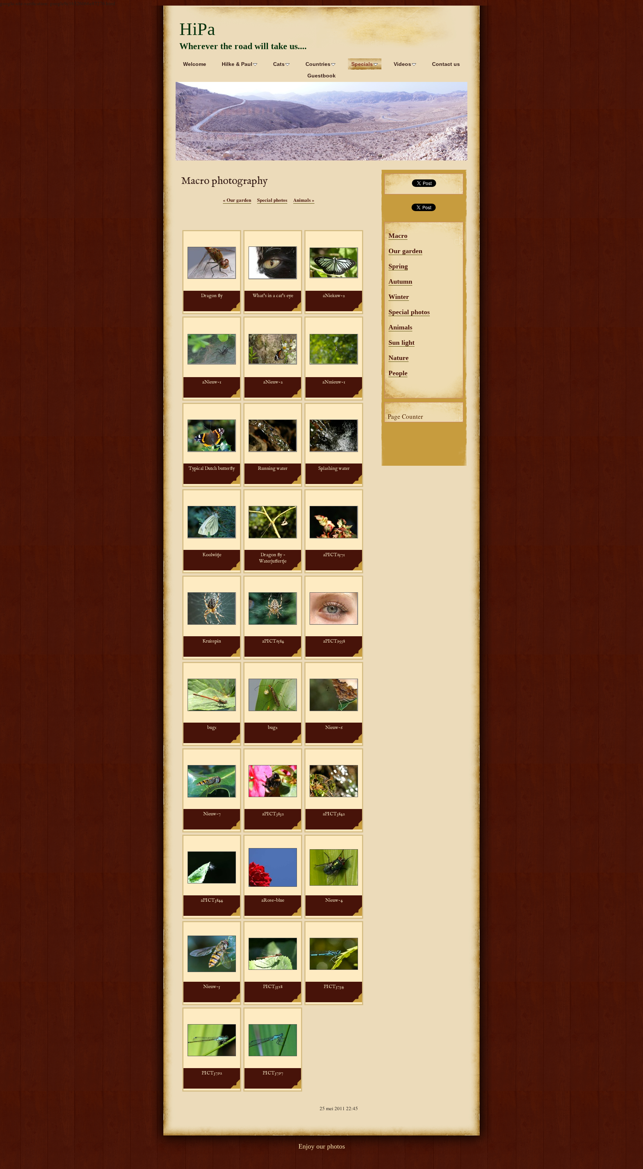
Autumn (400, 281)
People (397, 373)
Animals (400, 327)
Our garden (405, 251)
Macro (397, 235)
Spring (398, 266)
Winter (398, 296)
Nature (398, 357)
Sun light (401, 342)
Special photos (409, 312)
